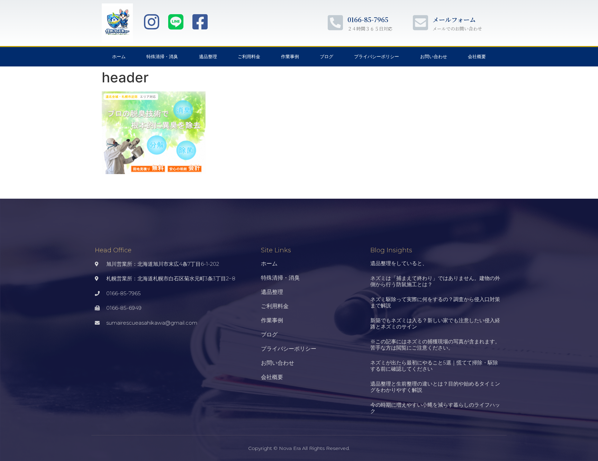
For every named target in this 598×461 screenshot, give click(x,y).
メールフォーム (454, 19)
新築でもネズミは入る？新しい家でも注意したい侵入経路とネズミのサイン (435, 323)
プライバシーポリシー (376, 56)
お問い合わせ (433, 56)
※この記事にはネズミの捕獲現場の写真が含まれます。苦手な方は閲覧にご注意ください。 (435, 344)
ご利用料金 (249, 56)
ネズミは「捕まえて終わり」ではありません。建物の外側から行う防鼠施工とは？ (435, 281)
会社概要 (477, 56)
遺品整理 (208, 56)
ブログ (326, 56)
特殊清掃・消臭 (162, 56)
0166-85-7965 (367, 19)
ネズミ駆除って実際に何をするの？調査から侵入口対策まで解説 (435, 302)
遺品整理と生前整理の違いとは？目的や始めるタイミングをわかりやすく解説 (435, 386)
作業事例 (290, 56)
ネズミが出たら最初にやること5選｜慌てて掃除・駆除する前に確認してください (434, 365)
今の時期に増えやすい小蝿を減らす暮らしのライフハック (435, 407)
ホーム (119, 56)
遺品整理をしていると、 (398, 263)
